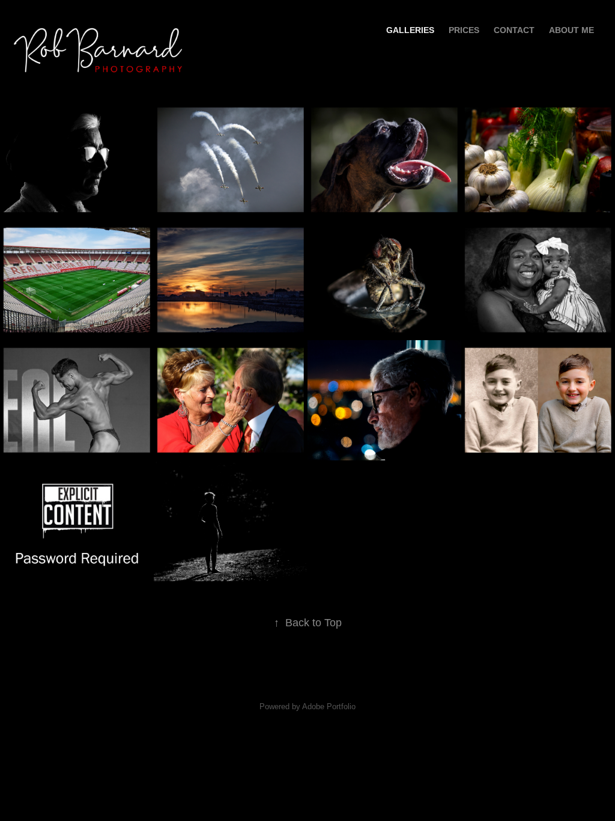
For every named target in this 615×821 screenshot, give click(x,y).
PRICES (464, 30)
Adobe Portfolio (329, 706)
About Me (571, 30)
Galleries (410, 30)
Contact (514, 30)
